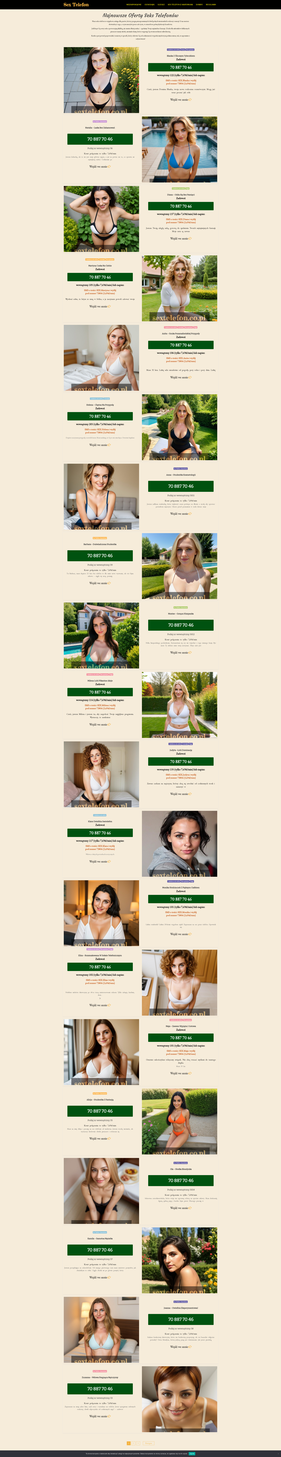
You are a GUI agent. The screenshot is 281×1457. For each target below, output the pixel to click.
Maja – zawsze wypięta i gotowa (181, 1026)
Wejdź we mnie (179, 100)
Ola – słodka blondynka (181, 1169)
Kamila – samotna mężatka (100, 1238)
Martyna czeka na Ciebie (100, 266)
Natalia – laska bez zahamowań (100, 128)
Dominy (199, 5)
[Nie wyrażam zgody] (278, 1454)
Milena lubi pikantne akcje (100, 681)
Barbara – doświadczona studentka (100, 544)
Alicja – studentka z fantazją (100, 1100)
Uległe (161, 5)
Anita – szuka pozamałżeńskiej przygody (181, 333)
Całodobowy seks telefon (173, 50)
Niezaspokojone (133, 5)
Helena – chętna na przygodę (100, 405)
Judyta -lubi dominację (181, 750)
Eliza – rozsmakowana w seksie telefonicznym (100, 955)
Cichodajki (149, 5)
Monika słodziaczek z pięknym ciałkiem (180, 887)
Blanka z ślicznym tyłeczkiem (181, 56)
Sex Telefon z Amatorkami (180, 5)
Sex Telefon (76, 4)
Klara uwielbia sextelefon (100, 821)
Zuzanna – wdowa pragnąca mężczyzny (100, 1377)
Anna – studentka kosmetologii (181, 475)
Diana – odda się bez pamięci (181, 195)
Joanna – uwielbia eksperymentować (181, 1308)
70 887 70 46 (181, 67)
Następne (148, 1443)
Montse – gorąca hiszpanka (181, 614)
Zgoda (192, 1453)
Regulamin (211, 5)
